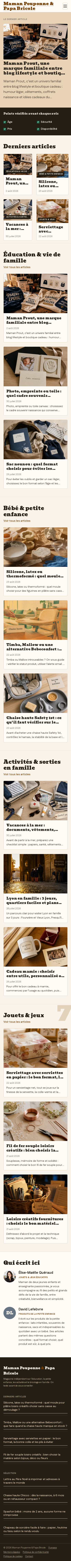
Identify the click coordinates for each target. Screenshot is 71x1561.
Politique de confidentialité (36, 1552)
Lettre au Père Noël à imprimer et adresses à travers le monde (31, 1481)
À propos (52, 1547)
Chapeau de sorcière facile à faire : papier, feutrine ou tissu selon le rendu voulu (35, 1529)
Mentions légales (11, 1552)
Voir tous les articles (16, 267)
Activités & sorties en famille (32, 765)
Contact (29, 1556)
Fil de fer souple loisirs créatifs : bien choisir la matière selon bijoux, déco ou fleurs (31, 1456)
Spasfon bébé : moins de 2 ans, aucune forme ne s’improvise (34, 1513)
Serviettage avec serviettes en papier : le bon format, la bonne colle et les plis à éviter (32, 1440)
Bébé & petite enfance (23, 511)
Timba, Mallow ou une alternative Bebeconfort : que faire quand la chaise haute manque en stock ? (35, 1424)
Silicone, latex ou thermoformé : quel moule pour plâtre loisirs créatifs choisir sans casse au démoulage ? (34, 1406)
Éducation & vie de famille (32, 257)
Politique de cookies (12, 1556)
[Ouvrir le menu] (65, 6)
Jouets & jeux (23, 1015)
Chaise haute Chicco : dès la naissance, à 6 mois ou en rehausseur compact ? (33, 1497)
